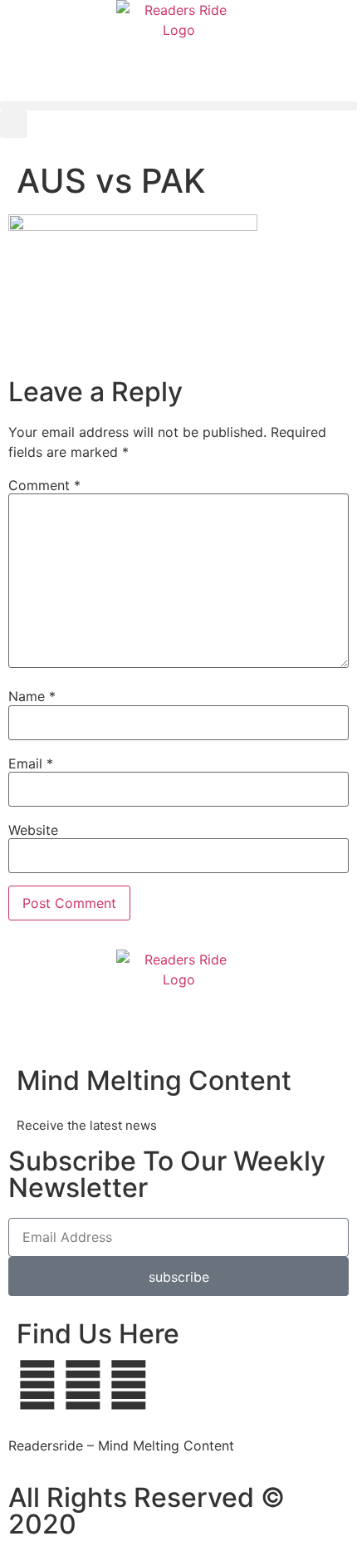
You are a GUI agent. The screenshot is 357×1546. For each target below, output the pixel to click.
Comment (44, 485)
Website (33, 830)
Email (30, 763)
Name (32, 696)
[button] (178, 105)
